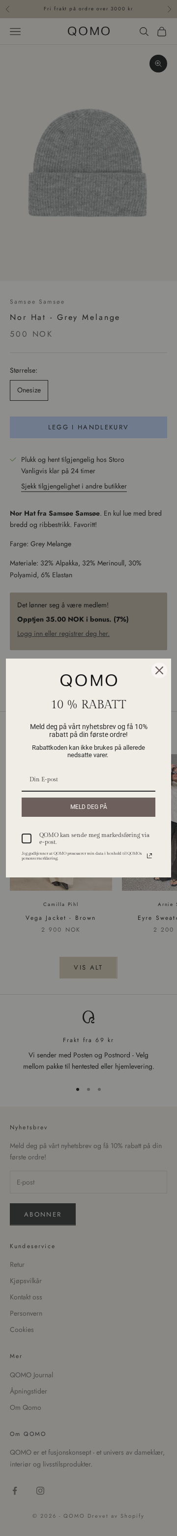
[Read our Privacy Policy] (149, 856)
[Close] (159, 670)
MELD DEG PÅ (88, 806)
